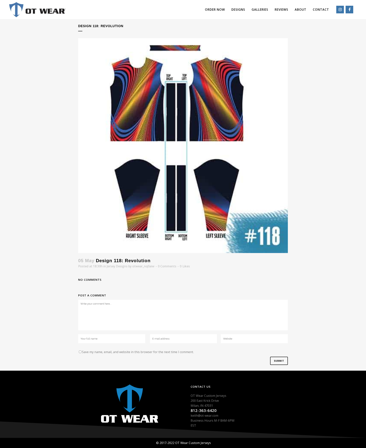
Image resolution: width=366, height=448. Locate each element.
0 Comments (167, 266)
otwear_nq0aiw (143, 266)
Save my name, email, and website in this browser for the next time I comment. (138, 352)
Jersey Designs (117, 266)
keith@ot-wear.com (204, 415)
